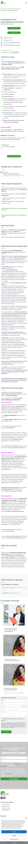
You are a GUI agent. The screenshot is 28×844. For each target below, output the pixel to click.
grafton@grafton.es (5, 810)
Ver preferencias (14, 839)
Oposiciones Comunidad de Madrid (12, 8)
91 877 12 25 (14, 32)
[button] (26, 818)
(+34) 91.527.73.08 (5, 808)
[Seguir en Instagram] (4, 798)
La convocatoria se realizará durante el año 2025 (14, 175)
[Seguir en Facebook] (2, 798)
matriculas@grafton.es (14, 593)
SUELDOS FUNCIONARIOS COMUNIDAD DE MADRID (13, 237)
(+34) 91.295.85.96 (5, 804)
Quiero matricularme (14, 156)
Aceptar (14, 831)
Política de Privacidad (17, 718)
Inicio (2, 8)
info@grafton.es (17, 725)
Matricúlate (14, 28)
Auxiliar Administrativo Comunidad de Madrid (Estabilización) (10, 630)
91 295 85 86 (12, 587)
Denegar (14, 835)
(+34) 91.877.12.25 (5, 806)
